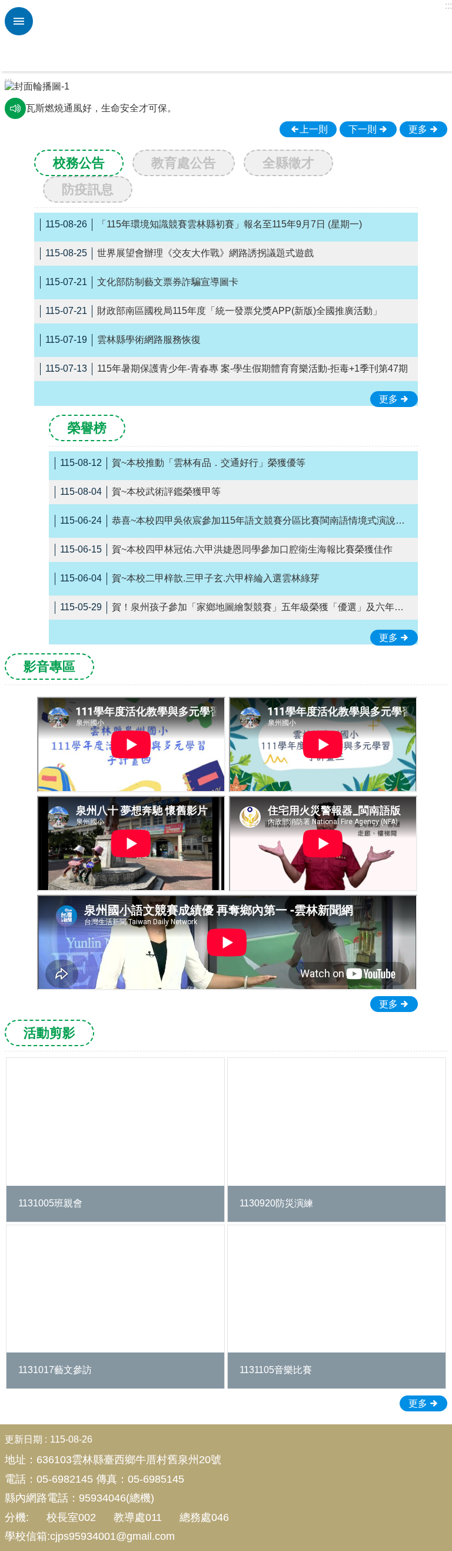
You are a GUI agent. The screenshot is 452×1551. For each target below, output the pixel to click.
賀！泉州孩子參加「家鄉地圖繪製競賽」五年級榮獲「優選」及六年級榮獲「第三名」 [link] (236, 607)
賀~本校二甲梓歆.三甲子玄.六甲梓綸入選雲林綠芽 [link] (190, 578)
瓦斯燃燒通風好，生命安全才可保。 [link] (101, 108)
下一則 (424, 99)
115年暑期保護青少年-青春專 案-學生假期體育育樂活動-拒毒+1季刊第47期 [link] (226, 368)
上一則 (28, 99)
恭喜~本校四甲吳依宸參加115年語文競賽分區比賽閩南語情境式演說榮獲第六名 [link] (236, 520)
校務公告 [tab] (79, 163)
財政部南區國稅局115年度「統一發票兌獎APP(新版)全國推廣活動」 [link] (213, 311)
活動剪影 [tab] (49, 1033)
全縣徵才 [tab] (288, 163)
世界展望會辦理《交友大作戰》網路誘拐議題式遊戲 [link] (179, 253)
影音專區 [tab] (49, 666)
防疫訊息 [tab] (88, 189)
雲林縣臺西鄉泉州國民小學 (240, 36)
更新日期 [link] (23, 1439)
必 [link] (19, 21)
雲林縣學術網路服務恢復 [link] (123, 340)
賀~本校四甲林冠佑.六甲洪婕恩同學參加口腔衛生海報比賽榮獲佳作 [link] (226, 549)
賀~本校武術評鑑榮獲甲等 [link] (140, 492)
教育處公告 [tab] (183, 163)
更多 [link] (417, 129)
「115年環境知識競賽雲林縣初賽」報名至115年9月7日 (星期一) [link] (203, 224)
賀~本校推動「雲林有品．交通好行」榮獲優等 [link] (182, 463)
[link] (226, 87)
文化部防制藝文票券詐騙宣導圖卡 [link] (141, 282)
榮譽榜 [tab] (87, 428)
